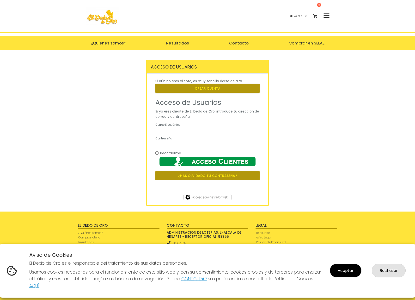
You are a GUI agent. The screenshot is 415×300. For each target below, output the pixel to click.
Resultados (86, 242)
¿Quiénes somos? (90, 233)
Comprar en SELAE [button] (306, 43)
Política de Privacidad (271, 242)
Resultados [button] (177, 43)
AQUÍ (34, 286)
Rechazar (389, 270)
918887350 (179, 243)
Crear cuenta (207, 88)
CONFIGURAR (194, 279)
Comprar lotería (89, 237)
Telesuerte (263, 233)
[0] (317, 16)
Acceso (301, 16)
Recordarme (170, 153)
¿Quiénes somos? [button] (108, 43)
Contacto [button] (239, 43)
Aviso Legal (263, 237)
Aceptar (346, 270)
